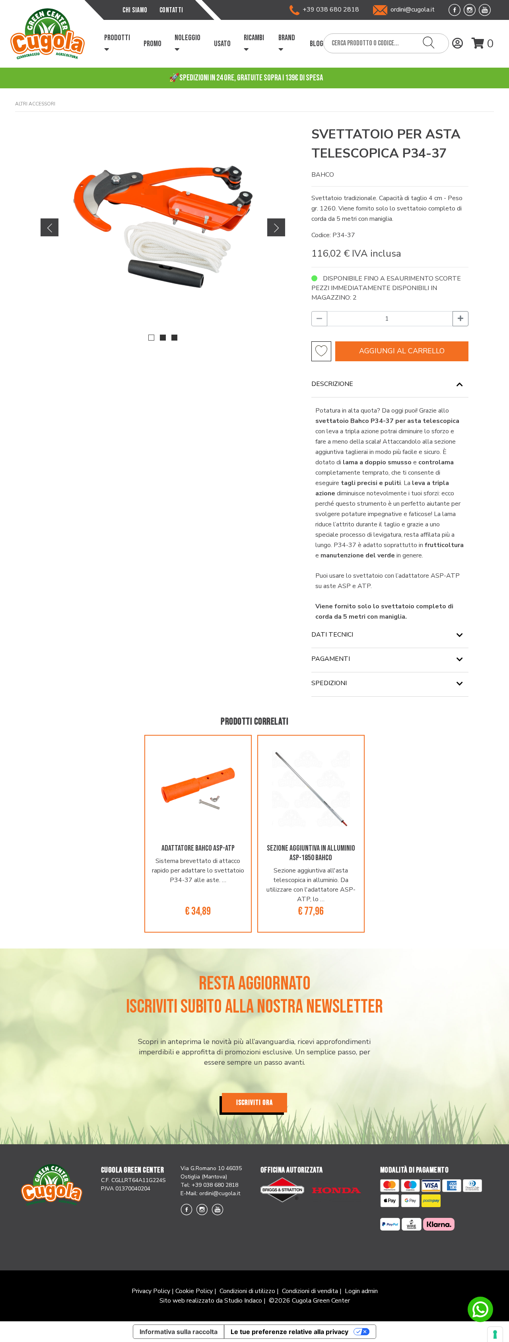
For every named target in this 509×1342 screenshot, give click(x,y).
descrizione (332, 384)
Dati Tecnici (332, 634)
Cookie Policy (194, 1291)
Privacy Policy (151, 1291)
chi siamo (135, 10)
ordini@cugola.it (412, 9)
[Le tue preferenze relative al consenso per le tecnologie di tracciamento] (495, 1334)
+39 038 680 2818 (329, 9)
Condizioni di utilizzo (247, 1291)
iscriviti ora (254, 1103)
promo (152, 44)
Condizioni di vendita (310, 1291)
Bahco (322, 174)
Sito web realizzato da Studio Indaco (210, 1300)
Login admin (361, 1291)
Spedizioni (329, 683)
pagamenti (330, 658)
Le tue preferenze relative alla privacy (289, 1332)
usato (222, 44)
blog (316, 44)
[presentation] (49, 227)
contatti (171, 10)
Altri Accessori (35, 104)
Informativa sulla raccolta (179, 1332)
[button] (151, 338)
